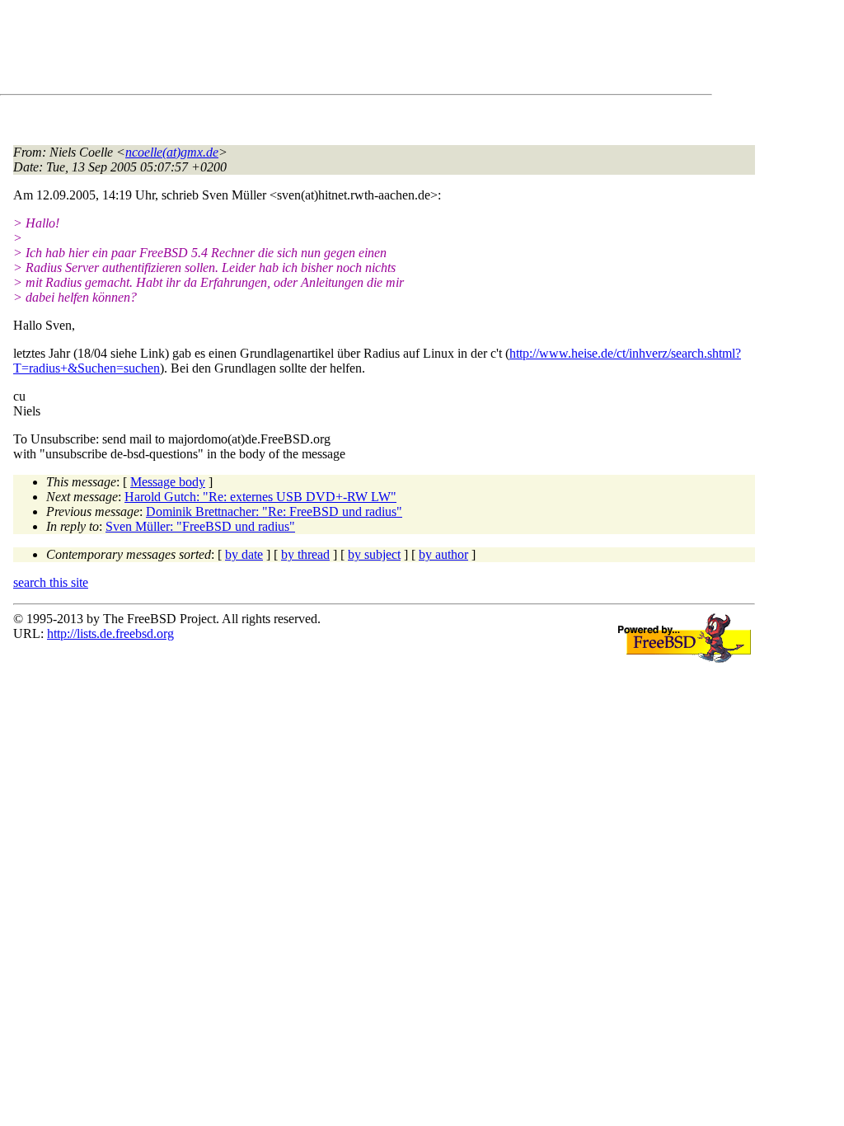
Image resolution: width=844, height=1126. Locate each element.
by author (443, 554)
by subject (374, 554)
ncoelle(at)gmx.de (171, 152)
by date (244, 554)
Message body (167, 482)
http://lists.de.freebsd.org (110, 633)
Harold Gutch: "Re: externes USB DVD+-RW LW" (260, 497)
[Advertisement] (313, 50)
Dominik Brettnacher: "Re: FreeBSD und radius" (274, 511)
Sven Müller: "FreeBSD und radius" (200, 526)
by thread (305, 554)
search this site (50, 582)
